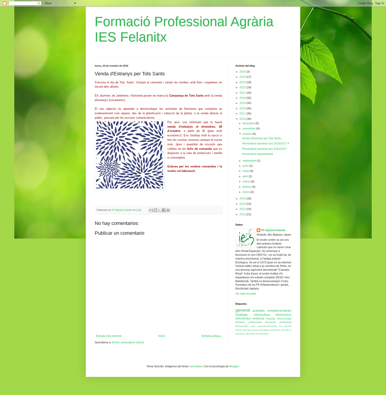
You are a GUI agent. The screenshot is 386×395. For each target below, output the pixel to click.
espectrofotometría (267, 326)
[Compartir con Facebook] (164, 210)
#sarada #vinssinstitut (278, 318)
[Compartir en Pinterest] (168, 210)
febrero (247, 186)
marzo (247, 181)
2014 (242, 203)
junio (246, 165)
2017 (242, 113)
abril (246, 176)
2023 (242, 82)
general (242, 310)
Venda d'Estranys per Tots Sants (261, 138)
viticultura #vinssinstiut (257, 333)
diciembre (249, 123)
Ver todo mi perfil (245, 293)
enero (246, 192)
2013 (242, 209)
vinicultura (286, 330)
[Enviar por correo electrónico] (151, 210)
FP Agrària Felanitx (273, 230)
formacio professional (248, 322)
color (253, 326)
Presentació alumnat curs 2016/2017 (264, 148)
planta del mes (243, 330)
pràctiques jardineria (269, 330)
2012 (242, 214)
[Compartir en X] (159, 210)
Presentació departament (257, 154)
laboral (287, 326)
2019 (242, 103)
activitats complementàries (271, 310)
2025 (242, 71)
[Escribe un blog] (155, 210)
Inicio (161, 336)
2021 (242, 92)
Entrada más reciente (109, 336)
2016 (242, 118)
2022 (242, 87)
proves (255, 330)
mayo (246, 171)
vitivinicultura (262, 314)
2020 (242, 97)
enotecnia (258, 318)
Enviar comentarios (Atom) (128, 342)
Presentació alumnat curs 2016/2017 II (265, 143)
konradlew (196, 366)
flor (280, 326)
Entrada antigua (211, 336)
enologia (241, 314)
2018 (242, 108)
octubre (247, 133)
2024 (242, 76)
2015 (242, 198)
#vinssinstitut (242, 326)
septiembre (250, 160)
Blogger (234, 366)
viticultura (240, 333)
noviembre (249, 128)
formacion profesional (278, 322)
